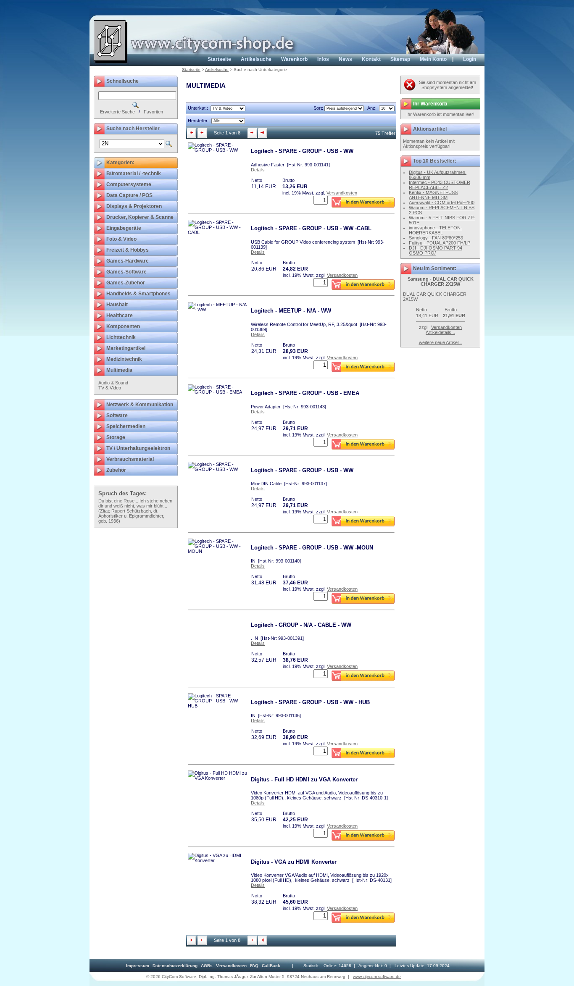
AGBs (207, 965)
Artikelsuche (256, 59)
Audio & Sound (113, 382)
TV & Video (109, 387)
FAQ (254, 965)
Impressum (137, 965)
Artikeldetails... (440, 332)
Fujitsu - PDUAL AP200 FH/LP (439, 242)
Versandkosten (341, 192)
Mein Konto (433, 59)
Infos (323, 59)
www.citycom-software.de (377, 976)
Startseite (219, 59)
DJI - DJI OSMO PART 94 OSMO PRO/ (435, 250)
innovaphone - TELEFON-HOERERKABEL (435, 230)
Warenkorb (294, 59)
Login (469, 59)
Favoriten (153, 111)
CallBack (271, 965)
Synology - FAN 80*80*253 (436, 237)
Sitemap (400, 59)
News (345, 59)
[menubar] (203, 965)
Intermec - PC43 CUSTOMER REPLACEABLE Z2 (439, 185)
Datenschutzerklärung (175, 965)
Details (258, 169)
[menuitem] (137, 965)
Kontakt (371, 59)
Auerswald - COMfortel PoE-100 (441, 202)
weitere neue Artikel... (440, 342)
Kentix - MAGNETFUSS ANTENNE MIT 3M (433, 195)
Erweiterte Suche (117, 111)
